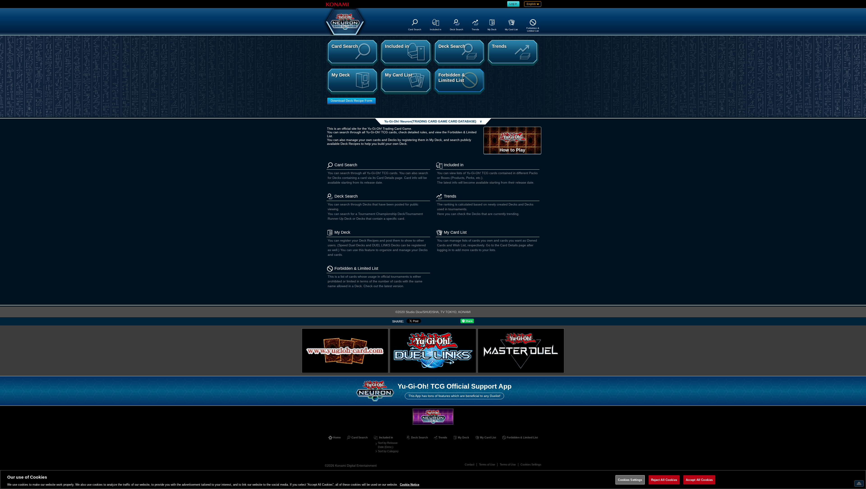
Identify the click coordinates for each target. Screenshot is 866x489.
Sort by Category (388, 451)
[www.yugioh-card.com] (345, 350)
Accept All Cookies (699, 479)
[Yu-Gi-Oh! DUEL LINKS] (433, 350)
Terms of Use (487, 464)
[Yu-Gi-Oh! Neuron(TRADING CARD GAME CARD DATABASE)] (345, 21)
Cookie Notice (409, 484)
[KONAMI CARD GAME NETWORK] (433, 417)
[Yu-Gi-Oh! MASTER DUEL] (521, 350)
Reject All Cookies (664, 479)
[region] (433, 479)
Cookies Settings (531, 464)
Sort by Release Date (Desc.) (388, 445)
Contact (469, 464)
